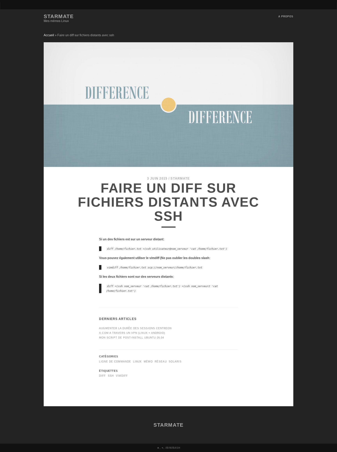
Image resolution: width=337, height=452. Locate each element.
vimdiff (122, 375)
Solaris (175, 361)
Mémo (148, 361)
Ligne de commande (115, 361)
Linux (137, 361)
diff (102, 375)
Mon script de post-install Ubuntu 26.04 (131, 337)
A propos (285, 16)
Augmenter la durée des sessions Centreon (135, 328)
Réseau (161, 361)
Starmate (59, 16)
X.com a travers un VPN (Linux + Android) (132, 332)
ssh (111, 375)
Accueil (49, 35)
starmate (180, 178)
